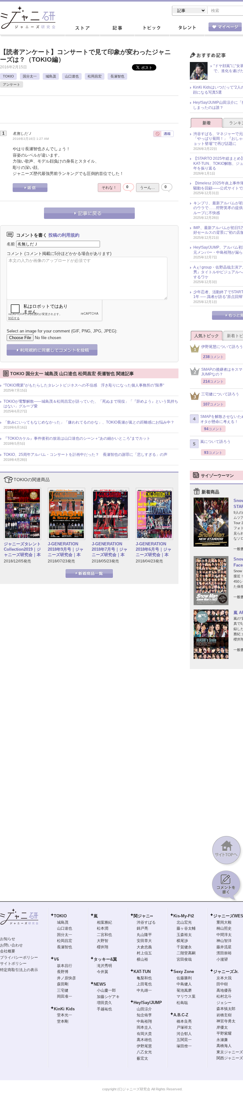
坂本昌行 (64, 966)
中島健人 (184, 984)
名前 (11, 244)
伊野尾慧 (144, 1046)
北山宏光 (184, 922)
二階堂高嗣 (186, 953)
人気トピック (206, 335)
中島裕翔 (144, 1021)
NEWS (100, 984)
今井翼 (102, 972)
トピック (151, 28)
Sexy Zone (183, 971)
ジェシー (224, 1003)
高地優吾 (224, 990)
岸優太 (222, 1027)
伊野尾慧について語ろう (222, 346)
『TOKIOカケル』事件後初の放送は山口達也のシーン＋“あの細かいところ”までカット (76, 438)
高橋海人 (224, 1046)
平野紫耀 (224, 1033)
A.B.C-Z (180, 1015)
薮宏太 (142, 1058)
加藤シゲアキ (108, 997)
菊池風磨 (184, 990)
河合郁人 (184, 1034)
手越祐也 (104, 1009)
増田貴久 (104, 1003)
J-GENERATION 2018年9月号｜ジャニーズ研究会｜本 (66, 549)
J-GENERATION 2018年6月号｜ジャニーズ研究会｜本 (153, 549)
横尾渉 (182, 941)
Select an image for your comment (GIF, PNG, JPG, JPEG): (62, 331)
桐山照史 (224, 928)
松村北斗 (224, 996)
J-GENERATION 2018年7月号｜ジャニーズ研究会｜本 (110, 549)
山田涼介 (144, 1009)
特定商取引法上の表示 (19, 970)
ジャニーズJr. (226, 971)
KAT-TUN (142, 971)
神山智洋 (224, 941)
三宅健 (62, 990)
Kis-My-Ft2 (183, 916)
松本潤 (102, 928)
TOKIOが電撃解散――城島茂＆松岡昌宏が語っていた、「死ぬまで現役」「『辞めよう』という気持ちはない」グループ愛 (90, 404)
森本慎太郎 (225, 1009)
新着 (206, 123)
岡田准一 (64, 996)
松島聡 (182, 1003)
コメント (15, 253)
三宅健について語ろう (220, 394)
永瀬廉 (222, 1040)
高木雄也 (144, 1040)
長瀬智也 (117, 76)
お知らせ (7, 939)
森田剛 (62, 984)
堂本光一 (64, 1015)
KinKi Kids (64, 1009)
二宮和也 (104, 935)
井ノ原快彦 (66, 978)
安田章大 (144, 941)
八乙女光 (144, 1052)
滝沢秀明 (104, 966)
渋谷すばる (146, 922)
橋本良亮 (184, 1021)
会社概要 (7, 951)
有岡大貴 (144, 1034)
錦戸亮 (142, 928)
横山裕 (142, 959)
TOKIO (8, 76)
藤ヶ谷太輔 (186, 928)
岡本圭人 (144, 1027)
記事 (117, 28)
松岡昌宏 (95, 76)
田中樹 (222, 984)
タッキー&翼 (105, 959)
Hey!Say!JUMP (148, 1002)
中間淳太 (224, 935)
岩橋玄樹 (224, 1015)
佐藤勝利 (184, 978)
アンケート (11, 84)
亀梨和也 (144, 978)
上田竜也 (144, 984)
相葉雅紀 (104, 922)
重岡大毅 (224, 922)
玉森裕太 (184, 935)
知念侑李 (144, 1015)
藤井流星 (224, 947)
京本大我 (224, 978)
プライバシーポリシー (19, 957)
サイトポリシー (13, 963)
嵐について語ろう (215, 441)
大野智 (102, 941)
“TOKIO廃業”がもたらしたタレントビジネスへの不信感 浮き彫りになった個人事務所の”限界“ (83, 385)
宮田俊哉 (184, 959)
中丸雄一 (144, 990)
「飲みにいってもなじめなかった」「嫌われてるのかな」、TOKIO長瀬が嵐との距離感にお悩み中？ (88, 422)
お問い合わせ (11, 945)
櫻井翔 (102, 947)
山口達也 (72, 76)
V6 (56, 959)
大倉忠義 (144, 947)
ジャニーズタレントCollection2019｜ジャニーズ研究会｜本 (22, 549)
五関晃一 (184, 1040)
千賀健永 (184, 947)
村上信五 (144, 953)
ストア (82, 28)
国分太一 (30, 76)
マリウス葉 (186, 996)
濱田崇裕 (224, 953)
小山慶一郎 (106, 990)
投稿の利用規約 (63, 235)
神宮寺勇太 (225, 1021)
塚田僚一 (184, 1046)
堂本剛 (62, 1021)
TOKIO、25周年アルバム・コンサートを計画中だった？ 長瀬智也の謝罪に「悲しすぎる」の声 (85, 454)
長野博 (62, 972)
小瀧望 (222, 959)
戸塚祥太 (184, 1027)
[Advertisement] (74, 111)
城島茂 (51, 76)
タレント (186, 28)
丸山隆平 (144, 935)
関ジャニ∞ (143, 916)
